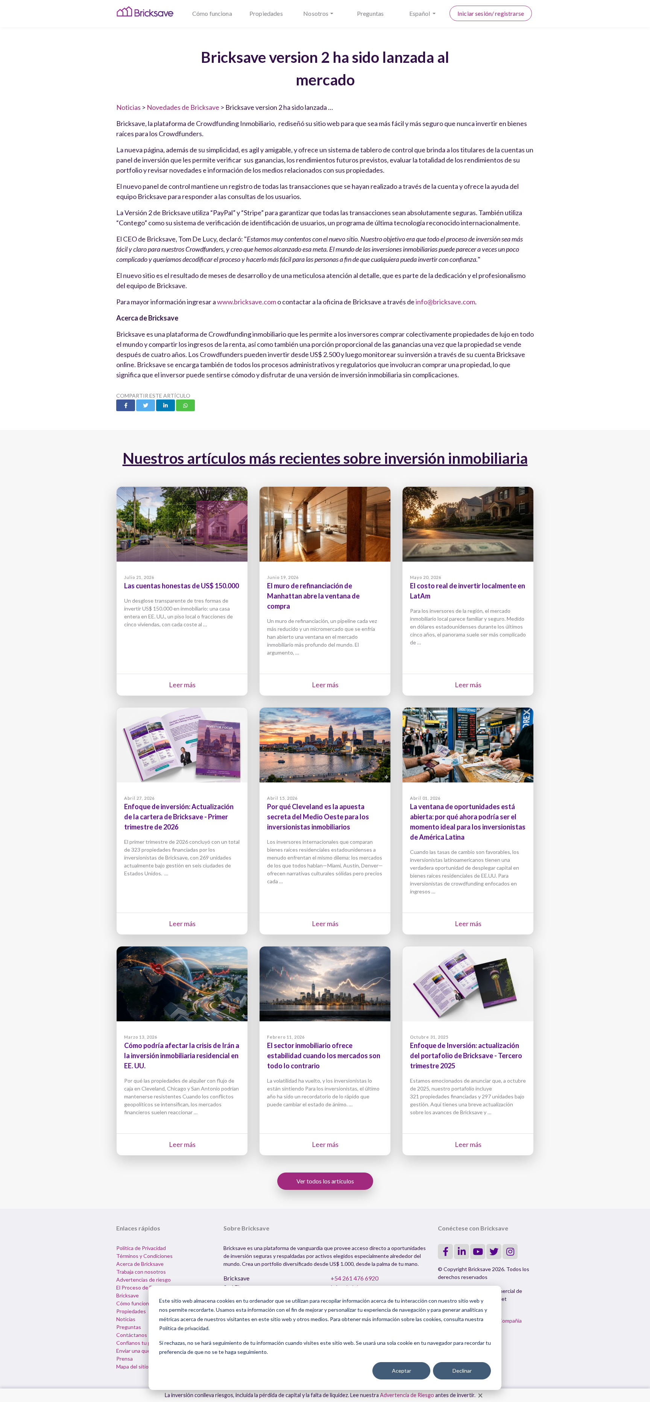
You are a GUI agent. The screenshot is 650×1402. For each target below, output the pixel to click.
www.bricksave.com (246, 302)
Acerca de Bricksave (140, 1264)
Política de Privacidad (141, 1248)
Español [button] (420, 13)
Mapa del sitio (132, 1366)
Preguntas (370, 13)
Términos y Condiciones (144, 1256)
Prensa (124, 1358)
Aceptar (401, 1370)
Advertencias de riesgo (143, 1279)
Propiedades (266, 13)
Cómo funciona (212, 13)
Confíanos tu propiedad (144, 1343)
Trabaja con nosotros (141, 1271)
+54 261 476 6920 (354, 1278)
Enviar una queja (135, 1350)
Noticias (128, 107)
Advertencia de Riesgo (407, 1395)
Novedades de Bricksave (183, 107)
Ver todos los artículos (325, 1181)
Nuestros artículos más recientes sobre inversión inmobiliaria (325, 458)
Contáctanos (131, 1335)
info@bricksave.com (445, 302)
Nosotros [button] (315, 13)
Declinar (462, 1370)
